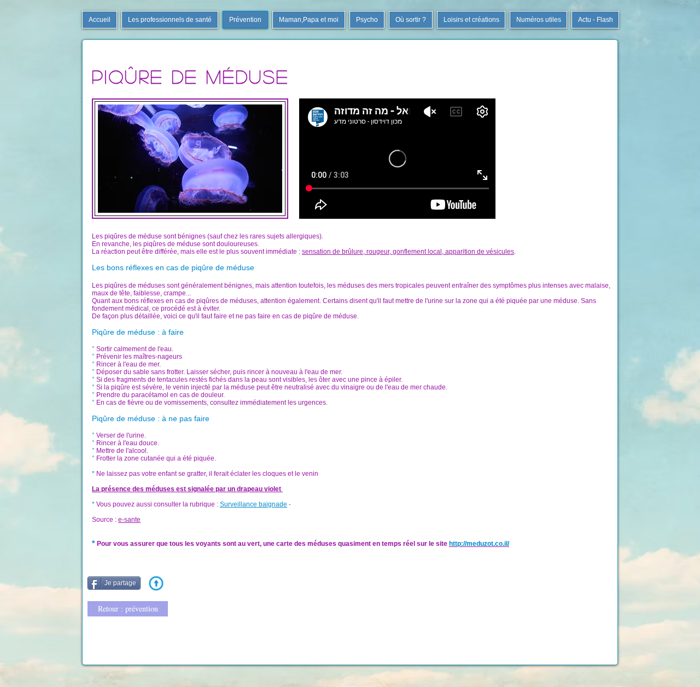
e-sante (129, 519)
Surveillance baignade (253, 504)
